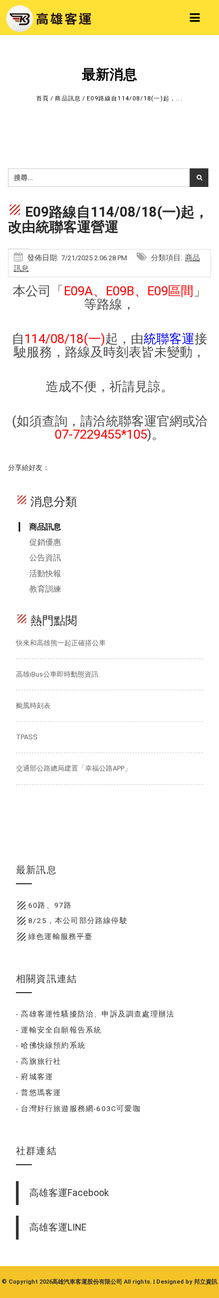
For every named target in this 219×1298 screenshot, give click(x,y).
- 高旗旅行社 (38, 1061)
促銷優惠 (45, 542)
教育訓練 (45, 589)
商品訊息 (68, 98)
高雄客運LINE (57, 1227)
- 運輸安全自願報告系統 (59, 1030)
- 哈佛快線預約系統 (51, 1045)
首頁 (42, 98)
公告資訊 (45, 557)
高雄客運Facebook (69, 1193)
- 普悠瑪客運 (38, 1092)
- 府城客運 (34, 1076)
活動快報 (45, 573)
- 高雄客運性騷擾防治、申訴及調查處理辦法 (95, 1014)
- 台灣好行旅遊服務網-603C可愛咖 (78, 1108)
